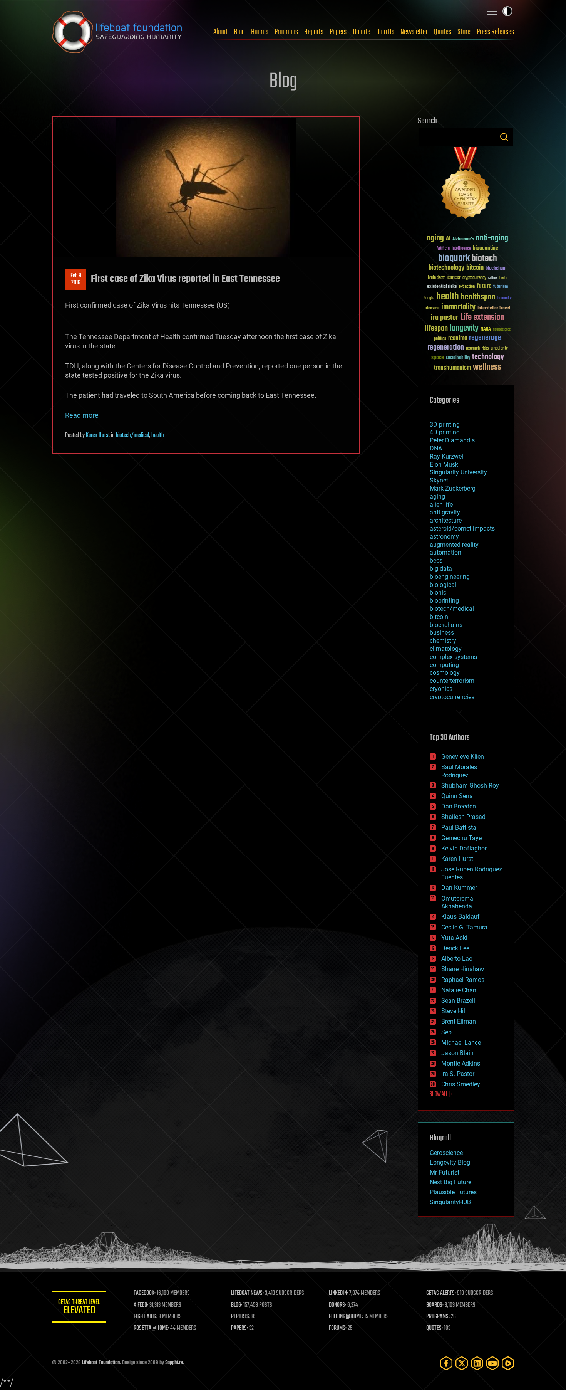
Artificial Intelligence (454, 248)
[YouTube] (492, 1363)
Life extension (482, 318)
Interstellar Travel (493, 308)
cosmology (445, 672)
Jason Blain (457, 1053)
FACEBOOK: (145, 1293)
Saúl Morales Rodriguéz (459, 771)
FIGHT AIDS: (145, 1317)
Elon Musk (444, 464)
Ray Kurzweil (447, 456)
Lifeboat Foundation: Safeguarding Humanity (117, 32)
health (157, 435)
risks (485, 348)
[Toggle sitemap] (492, 11)
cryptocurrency (474, 278)
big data (441, 568)
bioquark (454, 258)
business (442, 632)
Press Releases (495, 32)
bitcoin (475, 268)
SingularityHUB (450, 1202)
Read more (82, 415)
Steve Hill (454, 1011)
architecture (446, 520)
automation (445, 552)
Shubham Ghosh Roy (470, 785)
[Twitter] (461, 1363)
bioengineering (450, 576)
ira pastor (444, 317)
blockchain (496, 269)
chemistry (443, 640)
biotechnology (446, 268)
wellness (487, 367)
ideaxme (432, 308)
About (220, 32)
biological (443, 584)
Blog (239, 32)
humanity (504, 298)
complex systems (453, 657)
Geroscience (446, 1152)
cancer (454, 278)
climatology (446, 648)
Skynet (439, 480)
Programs (286, 32)
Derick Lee (455, 948)
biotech (484, 258)
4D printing (445, 432)
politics (440, 338)
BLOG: (236, 1305)
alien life (441, 504)
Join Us (385, 32)
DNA (436, 448)
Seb (446, 1032)
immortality (458, 307)
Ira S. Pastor (457, 1073)
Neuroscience (502, 330)
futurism (500, 287)
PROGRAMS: (438, 1317)
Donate (361, 32)
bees (436, 560)
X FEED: (141, 1305)
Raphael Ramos (462, 979)
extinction (467, 286)
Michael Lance (461, 1042)
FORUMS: (338, 1328)
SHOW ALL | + (441, 1094)
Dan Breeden (458, 806)
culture (492, 278)
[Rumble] (508, 1363)
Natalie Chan (458, 990)
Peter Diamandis (452, 440)
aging (435, 238)
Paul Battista (458, 827)
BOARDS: (435, 1305)
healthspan (478, 297)
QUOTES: (434, 1328)
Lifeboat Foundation (101, 1362)
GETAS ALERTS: (441, 1293)
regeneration (445, 347)
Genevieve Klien (462, 756)
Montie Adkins (460, 1063)
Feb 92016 (75, 279)
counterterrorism (452, 680)
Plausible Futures (453, 1192)
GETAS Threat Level (79, 1308)
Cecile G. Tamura (464, 927)
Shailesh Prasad (463, 816)
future (484, 286)
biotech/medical (132, 435)
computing (444, 665)
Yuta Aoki (454, 937)
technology (488, 357)
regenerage (485, 338)
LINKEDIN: (338, 1293)
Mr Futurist (444, 1172)
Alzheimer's (463, 239)
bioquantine (485, 248)
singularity (499, 348)
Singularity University (458, 472)
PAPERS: (239, 1328)
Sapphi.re (174, 1362)
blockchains (446, 625)
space (437, 357)
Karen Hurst (98, 435)
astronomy (444, 536)
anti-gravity (445, 512)
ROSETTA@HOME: (151, 1328)
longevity (464, 328)
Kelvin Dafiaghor (464, 848)
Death (503, 278)
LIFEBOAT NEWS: (247, 1293)
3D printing (445, 424)
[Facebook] (446, 1363)
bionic (438, 592)
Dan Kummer (459, 887)
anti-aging (492, 238)
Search (504, 137)
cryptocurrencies (452, 697)
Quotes (442, 32)
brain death (436, 278)
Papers (338, 32)
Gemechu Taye (461, 838)
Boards (259, 32)
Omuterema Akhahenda (457, 902)
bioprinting (444, 600)
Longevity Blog (450, 1162)
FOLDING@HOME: (346, 1317)
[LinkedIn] (477, 1363)
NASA (486, 329)
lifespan (436, 328)
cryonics (441, 688)
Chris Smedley (460, 1084)
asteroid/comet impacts (462, 528)
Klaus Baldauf (460, 916)
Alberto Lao (456, 958)
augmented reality (454, 544)
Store (464, 32)
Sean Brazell (458, 1000)
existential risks (442, 287)
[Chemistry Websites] (466, 184)
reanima (457, 338)
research (473, 348)
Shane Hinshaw (462, 969)
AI (448, 239)
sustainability (458, 358)
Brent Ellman (458, 1021)
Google (429, 298)
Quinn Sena (457, 796)
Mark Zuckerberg (453, 488)
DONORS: (337, 1305)
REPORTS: (240, 1317)
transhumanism (452, 367)
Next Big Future (450, 1182)
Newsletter (414, 32)
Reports (313, 32)
